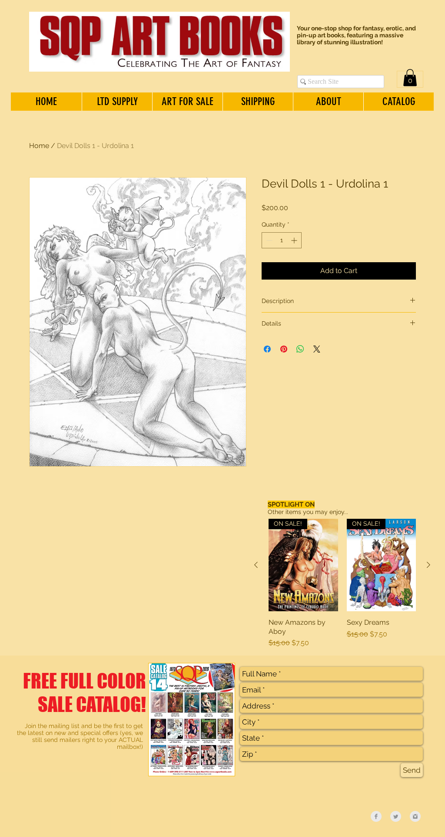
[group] (342, 583)
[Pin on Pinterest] (284, 349)
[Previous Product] (256, 565)
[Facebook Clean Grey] (376, 816)
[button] (410, 77)
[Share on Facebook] (267, 349)
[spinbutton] (281, 240)
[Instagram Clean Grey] (415, 816)
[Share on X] (317, 349)
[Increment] (294, 240)
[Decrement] (268, 240)
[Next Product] (428, 565)
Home (39, 146)
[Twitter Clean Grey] (395, 816)
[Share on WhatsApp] (300, 349)
